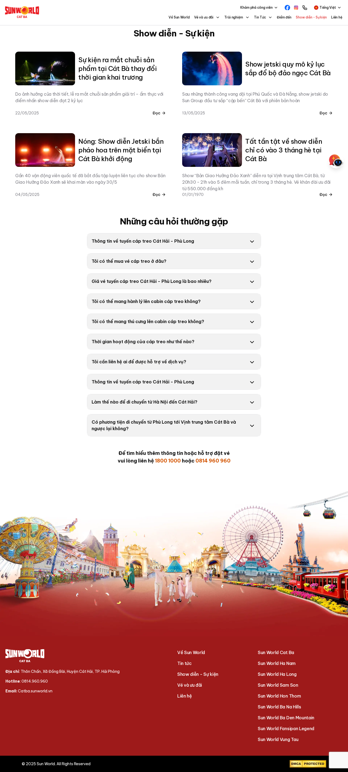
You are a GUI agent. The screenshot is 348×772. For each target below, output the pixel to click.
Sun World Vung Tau (278, 739)
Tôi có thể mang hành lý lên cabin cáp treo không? (146, 301)
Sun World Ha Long (277, 674)
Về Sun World (179, 17)
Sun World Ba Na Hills (279, 707)
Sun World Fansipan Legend (286, 728)
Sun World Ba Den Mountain (286, 717)
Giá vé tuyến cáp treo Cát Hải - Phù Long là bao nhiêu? (152, 281)
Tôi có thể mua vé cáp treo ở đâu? (129, 261)
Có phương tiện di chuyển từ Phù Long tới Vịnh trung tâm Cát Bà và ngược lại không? (164, 425)
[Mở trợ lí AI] (336, 160)
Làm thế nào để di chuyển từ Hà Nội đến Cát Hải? (144, 402)
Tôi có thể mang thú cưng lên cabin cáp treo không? (148, 321)
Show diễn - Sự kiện (311, 17)
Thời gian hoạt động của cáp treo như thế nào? (143, 341)
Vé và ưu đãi (189, 685)
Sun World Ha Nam (277, 663)
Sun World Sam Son (278, 685)
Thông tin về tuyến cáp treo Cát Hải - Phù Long (143, 241)
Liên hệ (336, 17)
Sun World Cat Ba (276, 652)
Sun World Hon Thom (279, 696)
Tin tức (184, 663)
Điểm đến (284, 17)
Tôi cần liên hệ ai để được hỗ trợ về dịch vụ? (139, 361)
